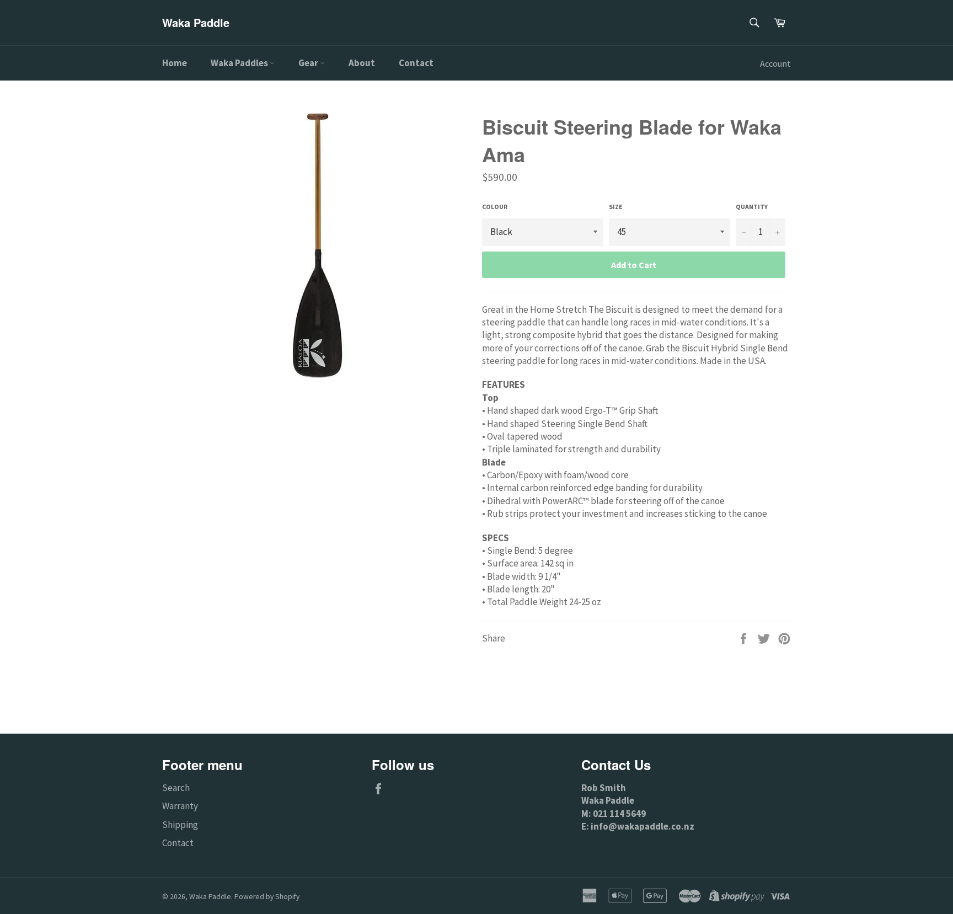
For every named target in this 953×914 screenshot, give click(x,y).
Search (176, 788)
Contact (416, 63)
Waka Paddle (195, 22)
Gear (309, 63)
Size (616, 206)
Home (174, 63)
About (362, 63)
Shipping (180, 825)
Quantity (752, 206)
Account (775, 63)
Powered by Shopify (266, 896)
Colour (494, 206)
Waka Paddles (240, 63)
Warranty (180, 806)
